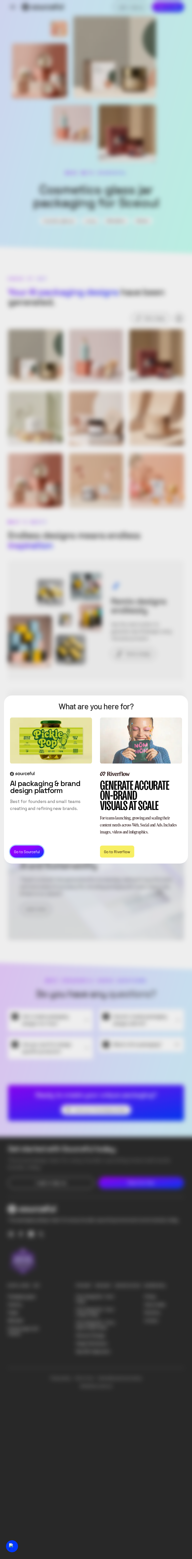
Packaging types (22, 1296)
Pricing (150, 1296)
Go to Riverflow (117, 851)
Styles (13, 1312)
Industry (15, 1304)
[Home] (43, 6)
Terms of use (84, 1378)
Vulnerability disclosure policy (120, 1378)
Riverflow (152, 1312)
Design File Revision (92, 1343)
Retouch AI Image (90, 1335)
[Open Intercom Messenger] (12, 1546)
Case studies (154, 1304)
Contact (151, 1320)
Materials (15, 1320)
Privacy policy (60, 1378)
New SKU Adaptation (93, 1351)
